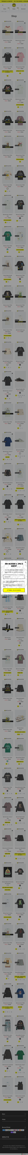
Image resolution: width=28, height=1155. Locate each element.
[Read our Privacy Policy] (24, 585)
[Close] (25, 562)
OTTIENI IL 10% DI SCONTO (14, 590)
